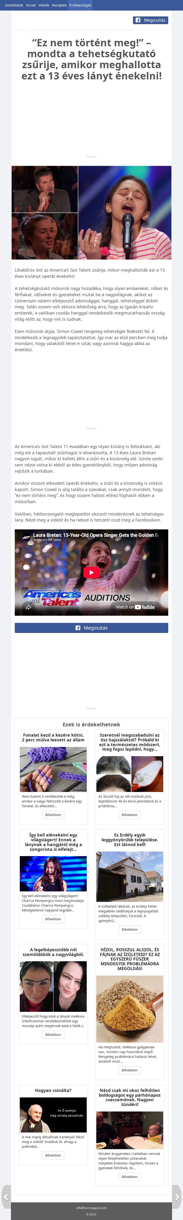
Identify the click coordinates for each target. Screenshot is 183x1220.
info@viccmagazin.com (91, 1208)
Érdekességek (80, 5)
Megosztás (154, 20)
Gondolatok (14, 5)
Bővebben (53, 814)
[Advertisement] (91, 121)
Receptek (59, 5)
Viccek (31, 5)
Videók (44, 5)
